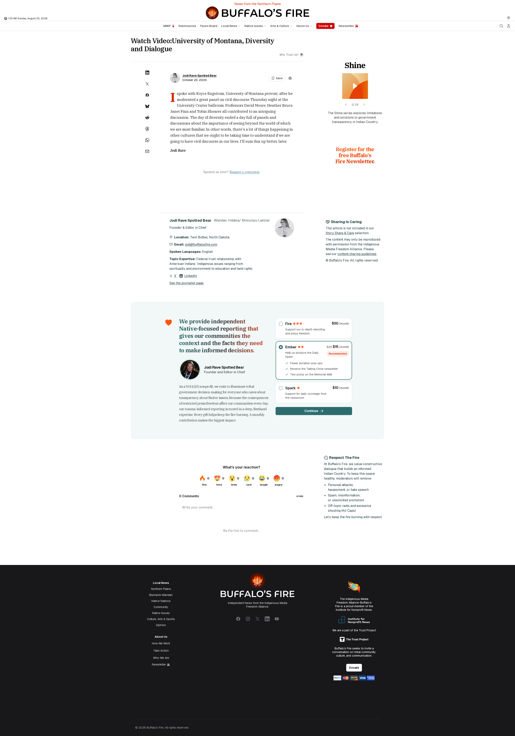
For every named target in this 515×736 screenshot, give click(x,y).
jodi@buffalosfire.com (201, 244)
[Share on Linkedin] (147, 72)
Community (161, 607)
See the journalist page (186, 283)
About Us (302, 26)
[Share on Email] (147, 151)
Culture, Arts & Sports (161, 619)
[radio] (314, 328)
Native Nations (161, 601)
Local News (229, 26)
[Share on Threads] (147, 128)
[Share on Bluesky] (147, 106)
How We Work (161, 643)
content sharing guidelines (357, 254)
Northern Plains (161, 589)
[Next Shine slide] (364, 104)
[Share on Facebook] (147, 95)
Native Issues (253, 26)
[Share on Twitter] (147, 83)
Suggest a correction (244, 171)
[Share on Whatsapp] (147, 140)
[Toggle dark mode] (508, 17)
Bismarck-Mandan (161, 595)
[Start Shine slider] (355, 86)
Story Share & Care (340, 233)
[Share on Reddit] (147, 117)
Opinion (161, 625)
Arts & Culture (279, 26)
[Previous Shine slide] (346, 104)
